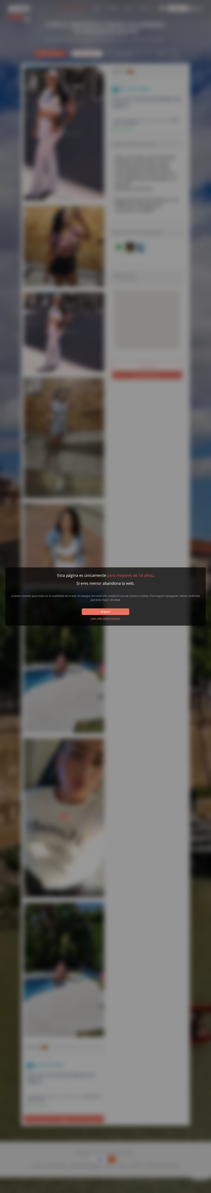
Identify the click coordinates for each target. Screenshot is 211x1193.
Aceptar (105, 612)
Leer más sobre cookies (105, 618)
